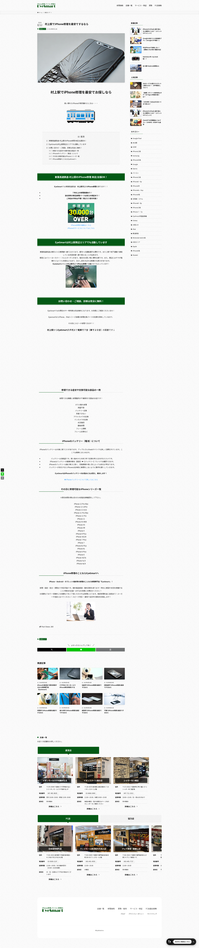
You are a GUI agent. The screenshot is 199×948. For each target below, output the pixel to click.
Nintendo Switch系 (139, 238)
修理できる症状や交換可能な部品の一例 (66, 151)
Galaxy (135, 220)
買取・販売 (122, 908)
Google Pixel (137, 138)
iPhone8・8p (137, 203)
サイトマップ (152, 914)
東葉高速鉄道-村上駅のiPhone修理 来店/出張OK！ (67, 140)
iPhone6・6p (137, 182)
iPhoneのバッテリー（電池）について (65, 153)
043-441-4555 (90, 861)
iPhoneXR (136, 186)
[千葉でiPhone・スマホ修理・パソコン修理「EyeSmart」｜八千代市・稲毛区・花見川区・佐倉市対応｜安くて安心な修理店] (46, 5)
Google (135, 164)
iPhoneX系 (136, 195)
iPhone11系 (137, 177)
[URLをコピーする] (110, 649)
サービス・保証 (136, 908)
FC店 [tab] (68, 818)
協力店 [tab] (131, 818)
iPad (134, 229)
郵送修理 (136, 233)
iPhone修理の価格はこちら (81, 225)
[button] (51, 649)
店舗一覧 (100, 908)
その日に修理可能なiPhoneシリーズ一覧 (66, 156)
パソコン (136, 173)
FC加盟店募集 (151, 908)
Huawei (135, 255)
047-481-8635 (52, 793)
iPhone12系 (137, 151)
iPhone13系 (137, 208)
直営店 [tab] (68, 750)
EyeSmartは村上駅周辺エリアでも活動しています (67, 144)
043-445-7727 (128, 861)
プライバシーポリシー (136, 914)
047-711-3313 (128, 793)
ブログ (123, 914)
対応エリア (42, 29)
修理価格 (111, 908)
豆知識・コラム (138, 199)
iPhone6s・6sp (138, 190)
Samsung (136, 156)
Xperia (135, 169)
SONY (134, 147)
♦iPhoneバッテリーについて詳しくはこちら (81, 479)
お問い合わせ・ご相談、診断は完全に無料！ (65, 147)
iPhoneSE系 (137, 160)
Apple (135, 246)
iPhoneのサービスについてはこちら (81, 228)
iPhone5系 (136, 251)
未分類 (135, 143)
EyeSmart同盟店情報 (140, 216)
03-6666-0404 (90, 793)
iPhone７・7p (137, 212)
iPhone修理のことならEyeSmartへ (64, 159)
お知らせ (136, 225)
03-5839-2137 (52, 861)
